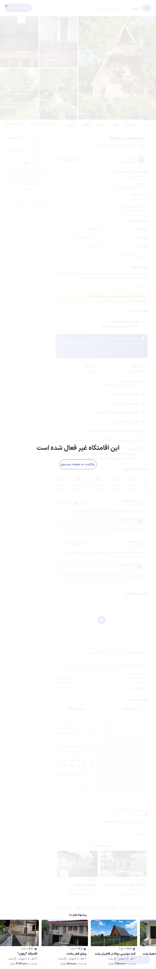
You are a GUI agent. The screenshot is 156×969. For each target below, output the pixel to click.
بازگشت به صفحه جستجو (78, 464)
